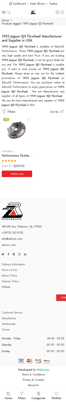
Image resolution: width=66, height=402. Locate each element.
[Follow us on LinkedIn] (25, 254)
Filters (10, 111)
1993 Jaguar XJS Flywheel (35, 64)
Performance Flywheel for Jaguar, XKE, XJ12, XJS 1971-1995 (17, 155)
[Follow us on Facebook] (8, 254)
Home (5, 20)
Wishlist (56, 398)
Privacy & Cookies (33, 380)
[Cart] (62, 12)
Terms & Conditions (33, 374)
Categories (38, 398)
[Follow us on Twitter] (3, 254)
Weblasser (42, 370)
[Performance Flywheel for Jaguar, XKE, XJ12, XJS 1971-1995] (17, 131)
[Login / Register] (57, 12)
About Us (33, 385)
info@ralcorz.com (12, 239)
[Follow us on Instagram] (19, 254)
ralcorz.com (9, 245)
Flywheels (7, 151)
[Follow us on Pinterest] (14, 254)
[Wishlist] (28, 119)
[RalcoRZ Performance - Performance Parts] (33, 12)
